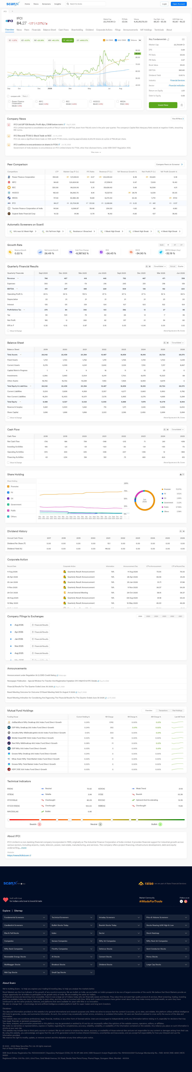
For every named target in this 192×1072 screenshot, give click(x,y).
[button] (25, 171)
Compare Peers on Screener (168, 164)
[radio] (161, 244)
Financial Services (177, 80)
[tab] (27, 4)
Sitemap (18, 910)
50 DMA (109, 40)
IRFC (43, 103)
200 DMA (122, 40)
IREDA (124, 103)
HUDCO (98, 103)
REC (71, 103)
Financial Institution (177, 85)
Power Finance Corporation (18, 104)
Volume (134, 40)
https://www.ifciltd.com (18, 855)
